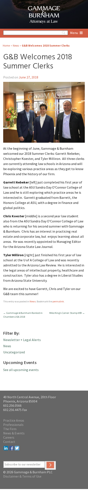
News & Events (14, 433)
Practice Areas (13, 420)
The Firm (9, 429)
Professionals (13, 424)
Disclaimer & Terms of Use (22, 476)
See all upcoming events (21, 370)
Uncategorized (14, 352)
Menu (74, 33)
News (16, 45)
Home (6, 45)
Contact (9, 441)
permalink (58, 301)
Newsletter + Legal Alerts (22, 340)
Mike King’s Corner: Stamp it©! (67, 312)
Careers (8, 437)
